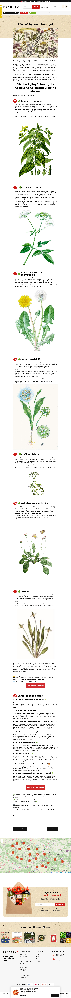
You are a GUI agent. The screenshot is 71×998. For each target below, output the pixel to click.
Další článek (52, 829)
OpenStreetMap (59, 872)
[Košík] (66, 6)
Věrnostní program (25, 959)
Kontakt (38, 961)
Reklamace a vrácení (25, 975)
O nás (37, 954)
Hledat (36, 6)
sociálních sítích (18, 805)
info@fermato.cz (61, 959)
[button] (12, 845)
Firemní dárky (23, 956)
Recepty (38, 959)
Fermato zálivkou (35, 779)
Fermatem (21, 80)
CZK (55, 6)
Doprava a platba (24, 963)
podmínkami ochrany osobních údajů (50, 910)
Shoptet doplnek (67, 872)
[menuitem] (11, 13)
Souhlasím (55, 995)
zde (24, 992)
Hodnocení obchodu (25, 973)
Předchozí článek (20, 829)
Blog (37, 956)
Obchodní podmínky (25, 961)
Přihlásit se (59, 904)
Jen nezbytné (45, 995)
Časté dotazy (23, 977)
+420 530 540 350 (60, 955)
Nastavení (23, 995)
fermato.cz (37, 927)
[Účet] (63, 6)
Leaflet (53, 872)
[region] (35, 855)
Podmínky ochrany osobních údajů (25, 966)
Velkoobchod (23, 954)
